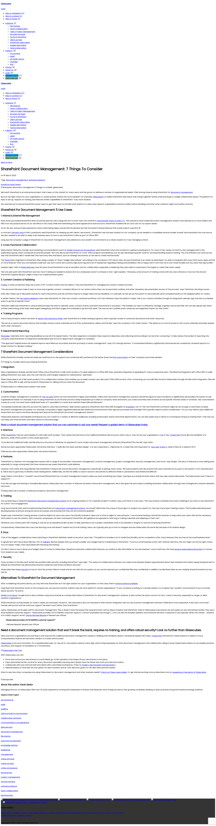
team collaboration (9, 790)
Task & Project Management (22, 31)
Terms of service (103, 812)
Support (8, 812)
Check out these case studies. (114, 672)
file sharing (5, 736)
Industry (9, 50)
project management (10, 777)
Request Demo (11, 75)
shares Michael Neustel (36, 615)
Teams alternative (18, 48)
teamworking (7, 795)
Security (24, 812)
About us (9, 70)
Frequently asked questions (68, 812)
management (7, 754)
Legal (12, 56)
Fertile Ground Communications (81, 250)
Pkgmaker (5, 336)
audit (3, 704)
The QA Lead (47, 397)
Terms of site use (88, 812)
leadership (5, 750)
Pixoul (7, 260)
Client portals (16, 40)
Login (3, 9)
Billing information (48, 812)
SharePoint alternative (20, 42)
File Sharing (15, 26)
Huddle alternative (18, 45)
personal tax (6, 772)
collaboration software (11, 718)
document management (17, 180)
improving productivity (11, 741)
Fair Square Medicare (29, 298)
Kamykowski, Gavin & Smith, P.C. (111, 220)
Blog (3, 812)
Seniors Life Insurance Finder (50, 318)
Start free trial (11, 78)
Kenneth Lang (17, 232)
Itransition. (130, 407)
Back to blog (6, 162)
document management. (182, 192)
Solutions (9, 23)
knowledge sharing (9, 745)
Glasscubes (6, 3)
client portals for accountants (14, 713)
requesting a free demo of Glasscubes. (189, 672)
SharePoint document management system (46, 501)
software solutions (37, 180)
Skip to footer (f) (12, 19)
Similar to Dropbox (9, 595)
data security (7, 727)
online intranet (7, 763)
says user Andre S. (159, 447)
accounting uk (7, 700)
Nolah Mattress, (28, 267)
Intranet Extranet (17, 34)
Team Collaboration (19, 29)
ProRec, (4, 285)
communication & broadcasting (15, 722)
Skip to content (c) (13, 16)
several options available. (127, 583)
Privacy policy (118, 812)
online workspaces (9, 768)
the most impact (120, 357)
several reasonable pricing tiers (188, 549)
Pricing (8, 67)
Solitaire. (46, 542)
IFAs (12, 64)
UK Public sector (17, 59)
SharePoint (11, 435)
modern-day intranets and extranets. (98, 665)
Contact (16, 812)
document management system (70, 508)
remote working (8, 781)
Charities (14, 61)
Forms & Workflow (18, 37)
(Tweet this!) (175, 435)
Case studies (33, 812)
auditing (4, 709)
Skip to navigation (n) (14, 13)
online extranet (7, 759)
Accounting (15, 53)
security (25, 569)
